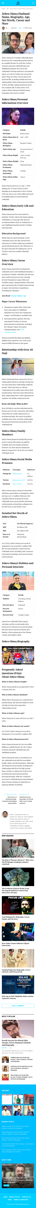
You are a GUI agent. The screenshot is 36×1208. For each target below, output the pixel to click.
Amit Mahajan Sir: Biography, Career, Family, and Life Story (16, 918)
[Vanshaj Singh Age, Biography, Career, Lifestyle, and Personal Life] (18, 958)
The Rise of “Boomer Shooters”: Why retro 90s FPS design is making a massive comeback (18, 862)
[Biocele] (18, 3)
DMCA (10, 1199)
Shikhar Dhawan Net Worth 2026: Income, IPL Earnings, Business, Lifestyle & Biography (15, 1133)
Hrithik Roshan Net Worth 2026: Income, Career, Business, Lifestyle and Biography (22, 1059)
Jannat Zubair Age (18, 296)
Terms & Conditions (21, 1199)
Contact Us (26, 1197)
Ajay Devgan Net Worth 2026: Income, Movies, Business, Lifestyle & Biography (16, 1139)
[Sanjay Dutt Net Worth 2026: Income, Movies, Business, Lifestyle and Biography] (18, 1176)
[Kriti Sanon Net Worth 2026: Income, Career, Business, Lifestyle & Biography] (5, 1068)
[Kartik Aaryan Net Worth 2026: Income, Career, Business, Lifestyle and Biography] (18, 1029)
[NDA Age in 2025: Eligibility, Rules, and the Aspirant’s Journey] (18, 984)
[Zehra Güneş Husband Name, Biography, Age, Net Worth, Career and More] (18, 43)
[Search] (33, 3)
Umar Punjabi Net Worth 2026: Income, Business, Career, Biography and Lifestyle (16, 1151)
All (7, 8)
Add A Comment (18, 1006)
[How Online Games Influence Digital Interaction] (18, 932)
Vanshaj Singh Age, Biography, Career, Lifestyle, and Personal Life (16, 971)
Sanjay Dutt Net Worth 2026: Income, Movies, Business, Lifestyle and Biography (15, 1127)
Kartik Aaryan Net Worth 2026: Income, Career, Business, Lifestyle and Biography (16, 1042)
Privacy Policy (14, 1197)
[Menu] (3, 3)
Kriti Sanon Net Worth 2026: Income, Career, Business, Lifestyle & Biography (22, 1068)
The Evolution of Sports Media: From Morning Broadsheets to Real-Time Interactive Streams (15, 891)
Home (3, 8)
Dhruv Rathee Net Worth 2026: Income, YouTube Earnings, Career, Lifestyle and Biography (22, 1077)
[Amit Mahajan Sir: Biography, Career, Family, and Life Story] (18, 905)
